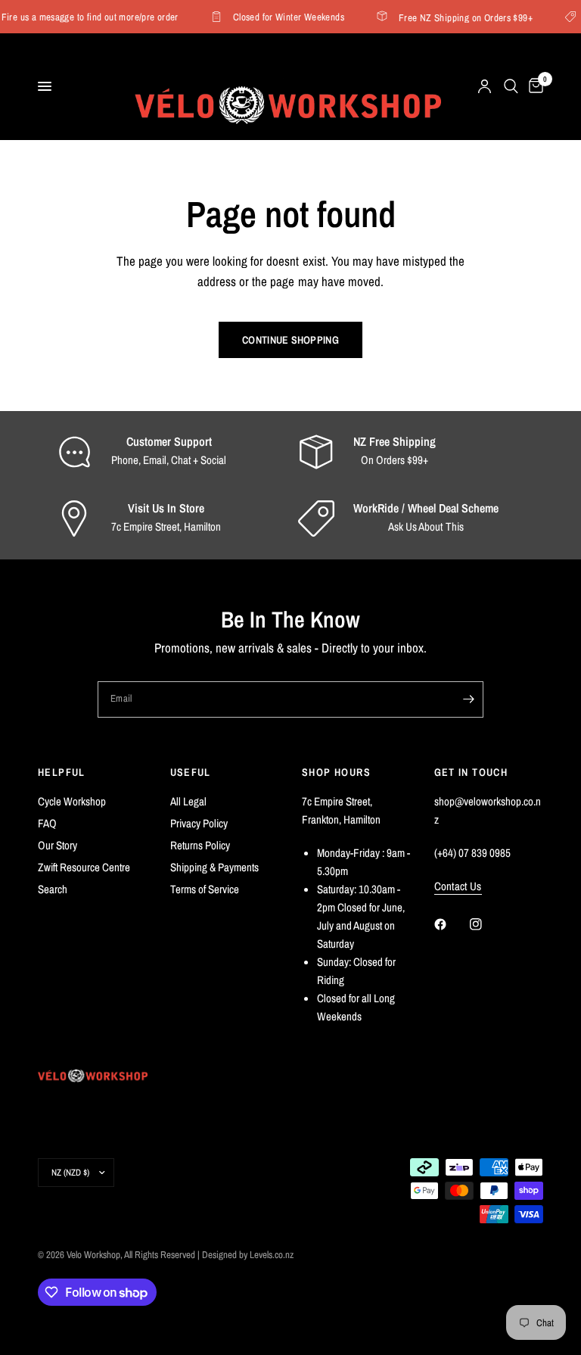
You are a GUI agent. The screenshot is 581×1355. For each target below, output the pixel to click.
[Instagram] (486, 924)
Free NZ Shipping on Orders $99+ (462, 17)
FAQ (47, 823)
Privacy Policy (199, 823)
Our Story (57, 845)
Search (52, 889)
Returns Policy (200, 845)
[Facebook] (451, 924)
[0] (533, 86)
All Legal (188, 801)
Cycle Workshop (72, 801)
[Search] (511, 86)
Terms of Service (204, 889)
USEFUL (190, 772)
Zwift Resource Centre (84, 867)
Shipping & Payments (214, 867)
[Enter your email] (468, 699)
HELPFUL (61, 772)
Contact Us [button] (458, 886)
